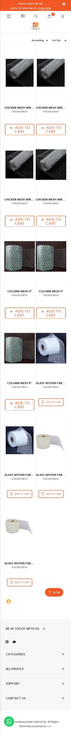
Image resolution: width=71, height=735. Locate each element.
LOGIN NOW (44, 8)
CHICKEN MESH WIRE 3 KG (22, 199)
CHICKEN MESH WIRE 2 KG (53, 107)
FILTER (56, 593)
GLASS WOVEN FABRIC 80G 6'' (25, 475)
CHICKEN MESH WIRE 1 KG (21, 107)
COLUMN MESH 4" (19, 291)
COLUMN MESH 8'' (19, 383)
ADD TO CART (22, 130)
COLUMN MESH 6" (51, 291)
